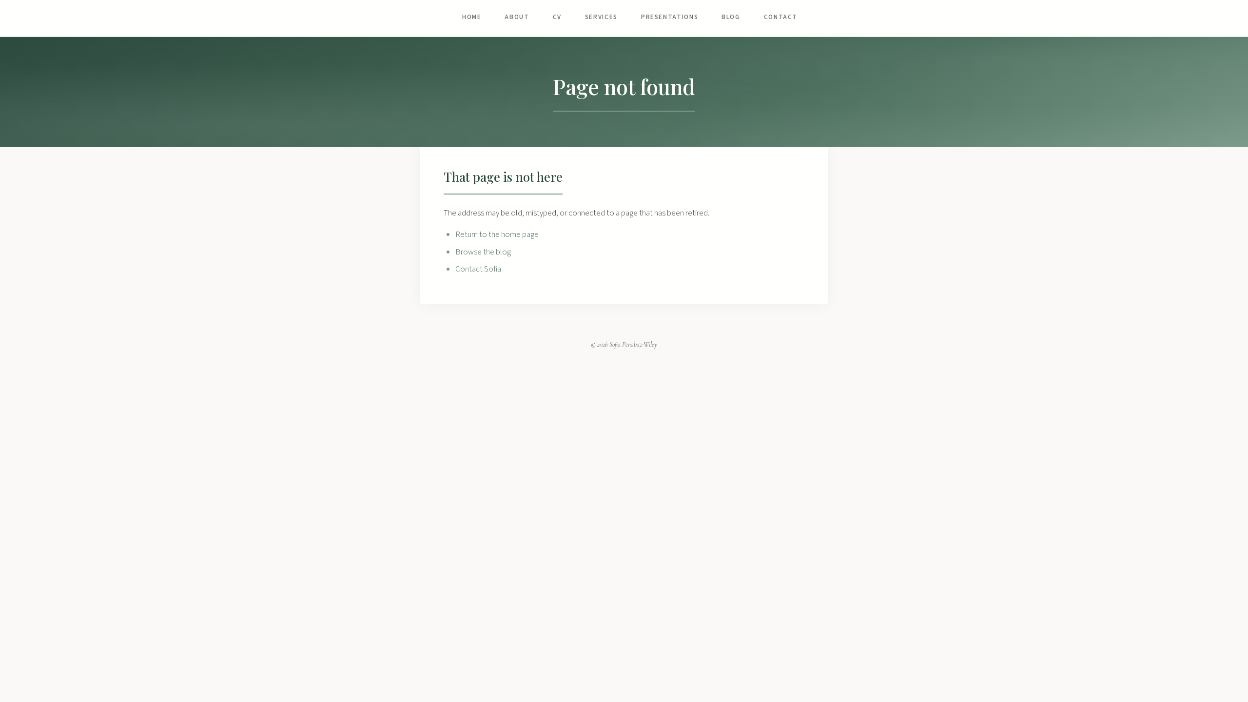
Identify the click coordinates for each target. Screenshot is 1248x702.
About (517, 16)
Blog (731, 16)
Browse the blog (483, 252)
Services (601, 16)
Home (472, 16)
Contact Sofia (478, 269)
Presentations (669, 16)
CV (557, 16)
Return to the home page (497, 234)
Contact (781, 16)
